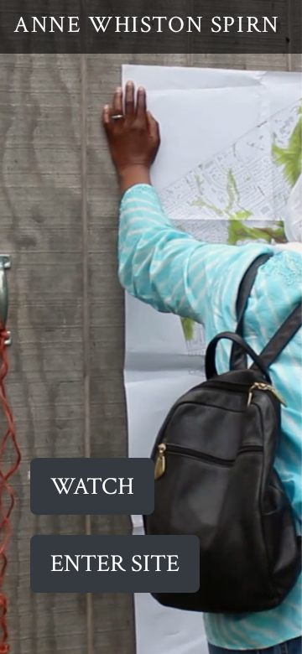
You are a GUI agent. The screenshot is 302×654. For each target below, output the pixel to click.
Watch (92, 486)
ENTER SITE (115, 563)
